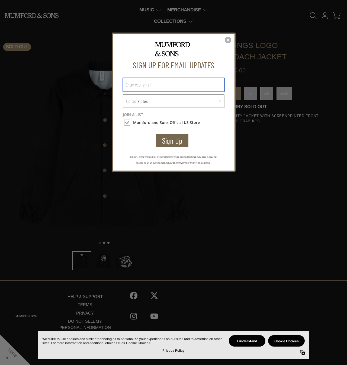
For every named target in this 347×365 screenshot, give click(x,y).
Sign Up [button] (172, 140)
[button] (228, 40)
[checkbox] (174, 123)
